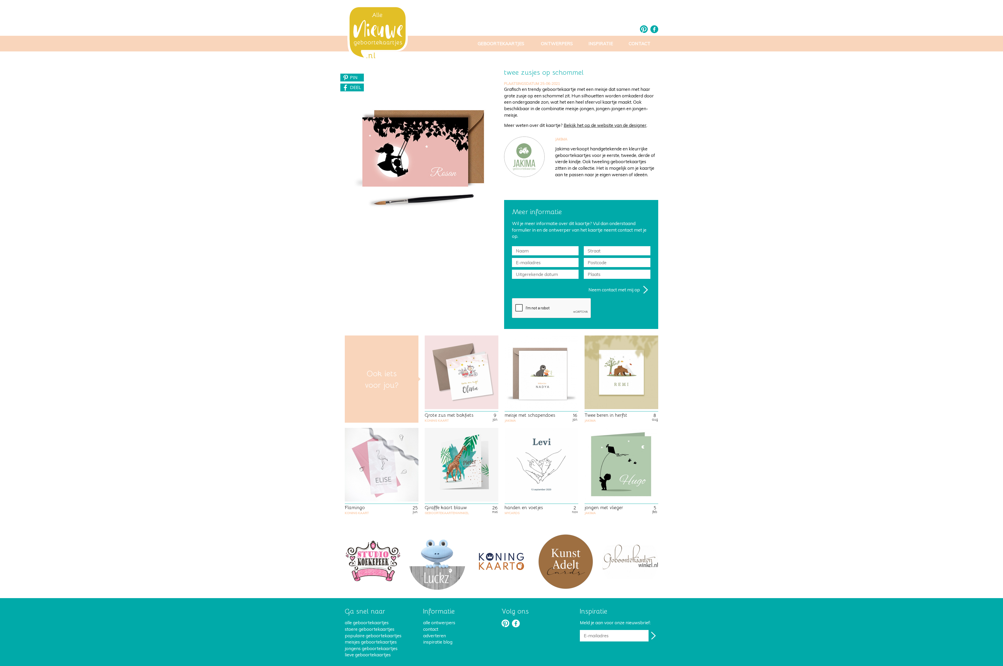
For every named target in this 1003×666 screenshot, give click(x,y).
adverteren (434, 635)
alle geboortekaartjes (367, 622)
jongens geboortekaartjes (371, 648)
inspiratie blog (437, 642)
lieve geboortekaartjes (368, 654)
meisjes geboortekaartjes (371, 642)
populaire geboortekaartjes (373, 635)
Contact (639, 43)
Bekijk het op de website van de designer (605, 125)
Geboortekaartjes (501, 43)
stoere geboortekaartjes (369, 629)
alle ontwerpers (439, 622)
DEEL (355, 87)
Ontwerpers (557, 43)
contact (430, 629)
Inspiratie (600, 43)
